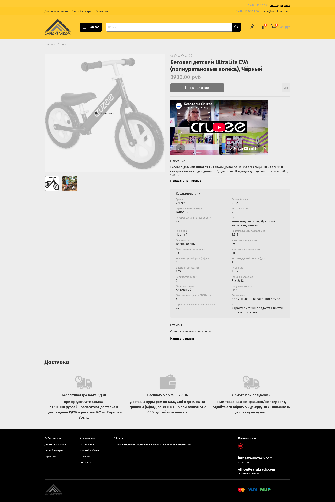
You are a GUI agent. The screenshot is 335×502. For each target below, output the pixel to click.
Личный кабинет (90, 450)
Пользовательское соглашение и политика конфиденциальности (152, 444)
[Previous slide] (50, 113)
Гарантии (102, 11)
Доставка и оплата (57, 11)
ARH (64, 44)
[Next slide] (159, 113)
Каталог (94, 27)
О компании (87, 444)
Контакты (85, 462)
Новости (85, 456)
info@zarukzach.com (277, 11)
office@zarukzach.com (256, 469)
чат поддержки (280, 5)
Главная (50, 44)
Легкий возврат (82, 11)
